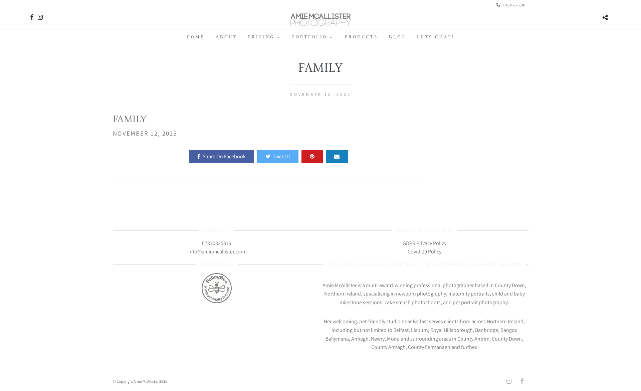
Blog (397, 36)
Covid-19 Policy (424, 251)
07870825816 (514, 4)
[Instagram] (40, 17)
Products (361, 36)
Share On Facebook (224, 156)
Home (196, 36)
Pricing (261, 36)
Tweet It (281, 156)
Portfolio (309, 36)
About (226, 36)
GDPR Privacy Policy (424, 243)
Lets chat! (435, 36)
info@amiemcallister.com (216, 251)
